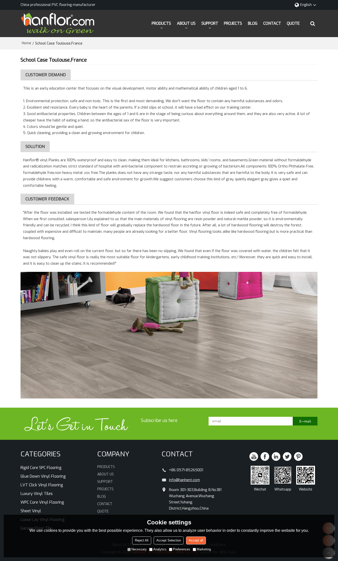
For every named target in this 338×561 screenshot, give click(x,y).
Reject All (141, 540)
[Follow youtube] (253, 456)
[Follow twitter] (287, 456)
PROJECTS (233, 23)
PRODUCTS (161, 23)
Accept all (196, 540)
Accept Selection (168, 540)
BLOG (252, 23)
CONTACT (272, 23)
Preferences (181, 549)
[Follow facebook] (265, 456)
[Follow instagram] (298, 456)
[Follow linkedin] (276, 456)
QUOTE (293, 23)
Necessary (139, 549)
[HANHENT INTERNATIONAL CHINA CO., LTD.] (58, 23)
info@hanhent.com (184, 479)
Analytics (160, 549)
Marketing (204, 549)
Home (26, 43)
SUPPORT (209, 23)
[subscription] (305, 421)
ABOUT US (186, 23)
